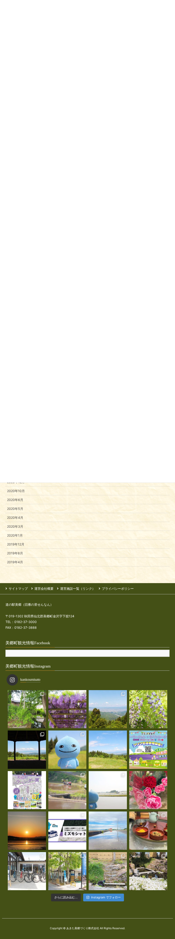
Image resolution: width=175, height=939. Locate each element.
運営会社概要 (44, 588)
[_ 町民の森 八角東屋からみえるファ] (27, 749)
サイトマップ (18, 588)
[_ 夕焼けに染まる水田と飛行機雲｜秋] (27, 830)
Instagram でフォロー (106, 897)
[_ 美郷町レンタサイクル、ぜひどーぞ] (27, 871)
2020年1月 (15, 535)
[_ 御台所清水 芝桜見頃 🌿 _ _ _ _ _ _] (148, 871)
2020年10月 (16, 491)
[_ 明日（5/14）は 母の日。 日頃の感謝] (148, 790)
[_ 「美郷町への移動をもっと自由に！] (67, 830)
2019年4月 (15, 562)
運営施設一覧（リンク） (77, 588)
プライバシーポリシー (118, 588)
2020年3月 (15, 526)
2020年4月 (15, 517)
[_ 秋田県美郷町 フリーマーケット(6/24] (148, 749)
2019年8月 (15, 553)
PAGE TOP (166, 906)
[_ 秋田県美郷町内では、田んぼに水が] (67, 790)
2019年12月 (15, 544)
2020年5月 (15, 509)
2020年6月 (15, 500)
